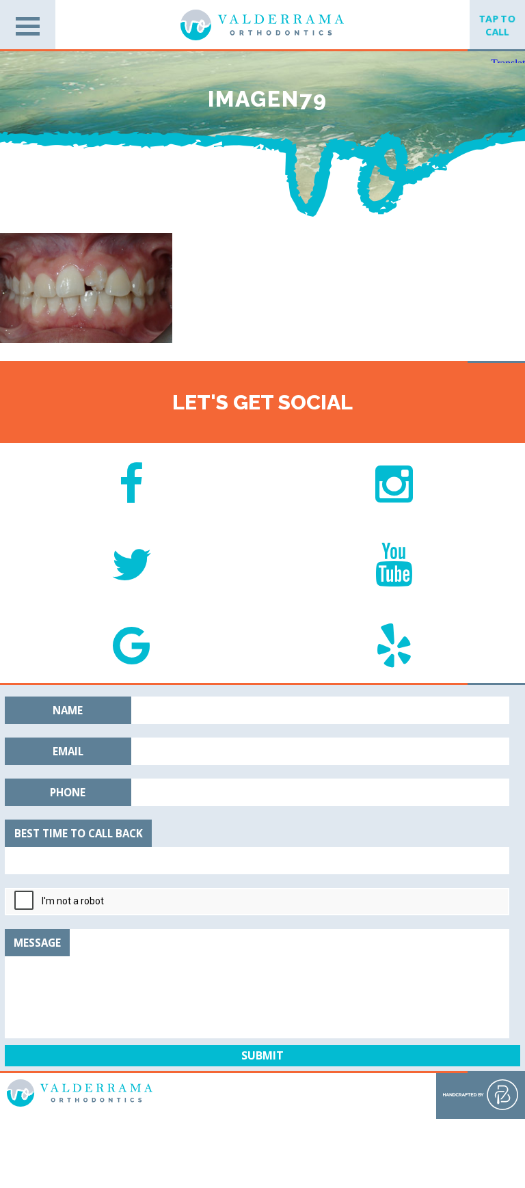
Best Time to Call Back (78, 833)
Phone (67, 792)
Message (37, 942)
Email (68, 751)
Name (68, 710)
